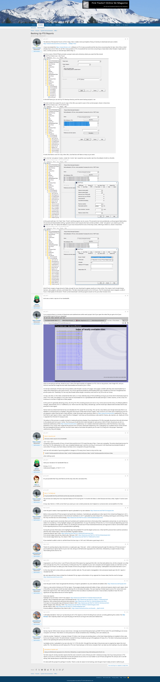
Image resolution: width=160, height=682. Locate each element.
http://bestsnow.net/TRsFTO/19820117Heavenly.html (92, 599)
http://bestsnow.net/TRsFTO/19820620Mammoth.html (91, 601)
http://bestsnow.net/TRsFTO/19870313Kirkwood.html (93, 603)
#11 (127, 581)
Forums (40, 25)
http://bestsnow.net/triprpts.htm (117, 583)
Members (58, 25)
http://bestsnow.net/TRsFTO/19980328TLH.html (85, 537)
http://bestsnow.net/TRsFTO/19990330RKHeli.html (70, 606)
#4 (127, 433)
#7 (127, 490)
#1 (127, 39)
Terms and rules (107, 677)
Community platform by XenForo (80, 680)
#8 (127, 507)
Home (34, 25)
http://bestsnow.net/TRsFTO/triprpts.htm (102, 510)
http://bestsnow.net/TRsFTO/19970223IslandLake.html (94, 535)
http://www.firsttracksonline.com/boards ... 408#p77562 (59, 43)
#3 (127, 311)
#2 (127, 295)
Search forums (41, 27)
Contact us (99, 677)
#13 (127, 628)
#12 (127, 612)
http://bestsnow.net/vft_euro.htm (53, 577)
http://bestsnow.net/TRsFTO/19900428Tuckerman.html (77, 533)
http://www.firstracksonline (106, 413)
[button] (53, 24)
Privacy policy (115, 677)
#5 (127, 460)
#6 (127, 476)
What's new (48, 25)
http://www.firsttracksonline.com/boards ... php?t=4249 (88, 608)
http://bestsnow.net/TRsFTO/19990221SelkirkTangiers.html (82, 605)
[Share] (125, 39)
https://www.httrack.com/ (63, 47)
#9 (127, 544)
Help (121, 677)
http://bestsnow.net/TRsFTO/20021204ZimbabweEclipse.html (85, 517)
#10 (127, 560)
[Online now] (37, 46)
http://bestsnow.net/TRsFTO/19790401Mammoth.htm (86, 598)
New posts (33, 27)
